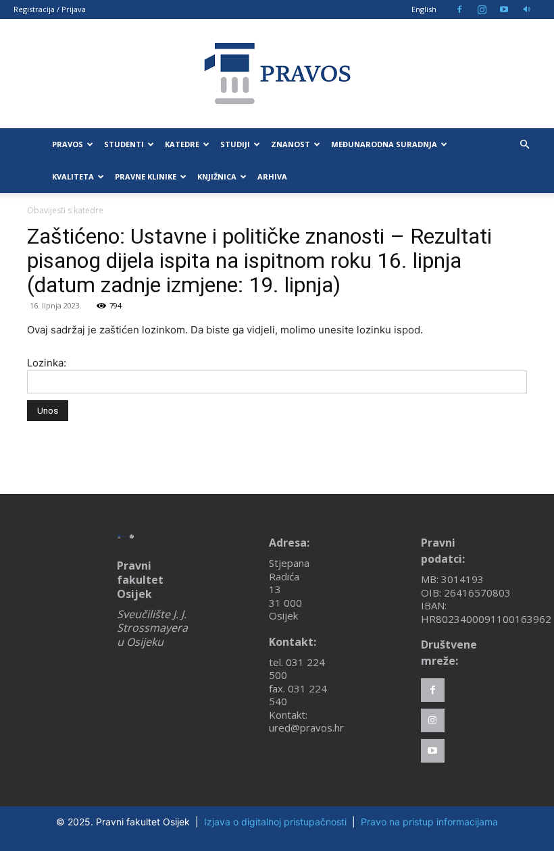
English (423, 9)
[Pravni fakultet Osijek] (277, 73)
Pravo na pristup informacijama (429, 821)
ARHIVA (272, 176)
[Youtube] (504, 9)
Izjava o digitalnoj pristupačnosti (275, 821)
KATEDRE (182, 144)
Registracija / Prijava (50, 9)
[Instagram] (482, 9)
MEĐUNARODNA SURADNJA (384, 144)
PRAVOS (67, 144)
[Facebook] (459, 9)
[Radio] (526, 9)
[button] (524, 144)
